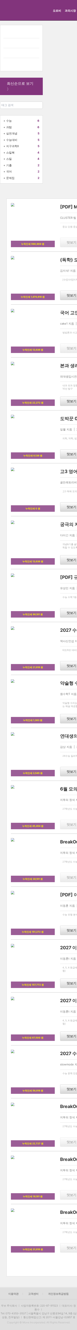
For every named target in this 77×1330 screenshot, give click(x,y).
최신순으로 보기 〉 (20, 86)
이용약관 (13, 1293)
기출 (9, 165)
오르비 (57, 10)
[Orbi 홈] (9, 10)
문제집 (10, 178)
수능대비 (11, 140)
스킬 (9, 158)
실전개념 (11, 133)
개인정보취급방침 (58, 1293)
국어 (9, 171)
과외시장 (70, 10)
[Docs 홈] (34, 10)
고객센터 (33, 1293)
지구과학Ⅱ (12, 146)
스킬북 (10, 152)
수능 (9, 120)
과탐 (9, 127)
